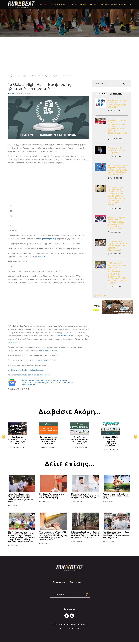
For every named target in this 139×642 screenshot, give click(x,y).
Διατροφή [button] (83, 4)
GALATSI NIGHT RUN (21, 389)
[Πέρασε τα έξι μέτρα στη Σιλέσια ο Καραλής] (100, 150)
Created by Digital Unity (69, 628)
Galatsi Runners (63, 335)
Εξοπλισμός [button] (103, 4)
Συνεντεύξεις (72, 4)
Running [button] (43, 4)
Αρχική (11, 76)
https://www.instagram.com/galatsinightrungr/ (33, 375)
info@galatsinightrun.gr (48, 350)
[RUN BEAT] (21, 4)
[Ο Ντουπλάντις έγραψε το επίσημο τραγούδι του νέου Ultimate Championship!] (100, 242)
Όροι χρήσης (75, 582)
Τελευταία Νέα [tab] (101, 94)
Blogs (121, 4)
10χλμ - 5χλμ (22, 76)
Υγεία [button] (92, 4)
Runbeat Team (15, 93)
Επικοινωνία (59, 582)
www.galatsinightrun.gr (46, 238)
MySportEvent (14, 342)
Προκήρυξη (41, 256)
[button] (3, 437)
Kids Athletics (60, 4)
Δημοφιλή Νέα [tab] (116, 94)
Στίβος (51, 4)
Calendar (114, 4)
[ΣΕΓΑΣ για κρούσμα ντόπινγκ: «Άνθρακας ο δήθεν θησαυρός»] (100, 103)
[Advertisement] (65, 58)
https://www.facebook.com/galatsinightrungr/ (27, 370)
